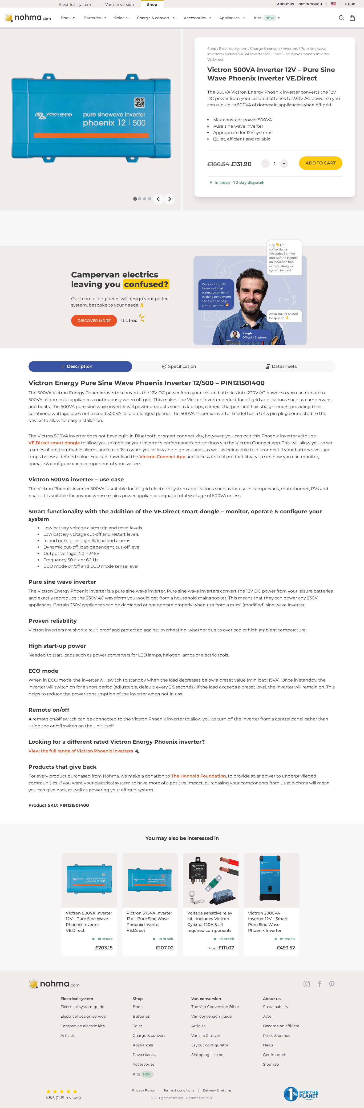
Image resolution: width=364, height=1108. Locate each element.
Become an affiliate (281, 1026)
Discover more (94, 320)
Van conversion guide (211, 1016)
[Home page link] (28, 17)
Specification (182, 366)
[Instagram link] (308, 984)
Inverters (290, 49)
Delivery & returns (217, 1090)
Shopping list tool (208, 1054)
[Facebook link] (320, 984)
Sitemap (271, 1064)
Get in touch (274, 1054)
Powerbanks (144, 1054)
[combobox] (333, 4)
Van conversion (119, 4)
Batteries (141, 1016)
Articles (67, 1035)
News (268, 1045)
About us (285, 4)
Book (138, 1006)
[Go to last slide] (158, 199)
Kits (142, 1074)
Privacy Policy (143, 1090)
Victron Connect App (162, 456)
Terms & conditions (179, 1090)
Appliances (143, 1045)
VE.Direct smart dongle (54, 442)
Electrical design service (83, 1016)
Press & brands (276, 1035)
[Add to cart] (352, 18)
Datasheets (284, 366)
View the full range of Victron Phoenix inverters (81, 751)
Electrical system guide (82, 1006)
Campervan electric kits (82, 1026)
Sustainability (275, 1006)
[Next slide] (169, 199)
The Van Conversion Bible (215, 1006)
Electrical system (75, 4)
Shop (152, 4)
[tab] (135, 198)
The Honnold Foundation (198, 776)
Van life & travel (205, 1035)
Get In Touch (310, 4)
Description (79, 366)
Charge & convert (265, 49)
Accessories (144, 1064)
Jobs (267, 1016)
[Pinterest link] (332, 984)
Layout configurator (210, 1045)
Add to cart (321, 163)
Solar (137, 1026)
